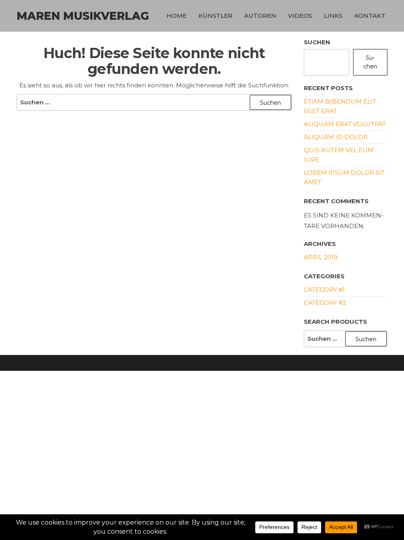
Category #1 (324, 289)
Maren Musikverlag (83, 16)
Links (333, 15)
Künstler (215, 15)
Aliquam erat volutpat (345, 124)
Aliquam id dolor (336, 137)
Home (176, 15)
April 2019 (321, 257)
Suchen (317, 42)
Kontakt (369, 15)
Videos (300, 15)
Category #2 (325, 302)
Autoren (260, 15)
